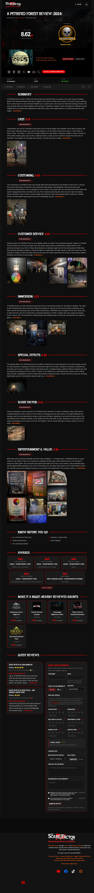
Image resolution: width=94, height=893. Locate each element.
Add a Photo (71, 755)
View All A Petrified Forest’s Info (53, 71)
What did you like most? (56, 764)
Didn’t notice (52, 715)
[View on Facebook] (14, 72)
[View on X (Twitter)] (24, 72)
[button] (23, 882)
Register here (55, 702)
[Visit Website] (9, 72)
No (60, 690)
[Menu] (87, 4)
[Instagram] (80, 871)
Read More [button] (33, 683)
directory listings (77, 845)
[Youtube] (58, 871)
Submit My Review (55, 804)
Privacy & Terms (54, 856)
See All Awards (47, 587)
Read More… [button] (17, 111)
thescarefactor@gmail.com (69, 864)
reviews (66, 845)
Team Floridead (19, 18)
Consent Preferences (66, 856)
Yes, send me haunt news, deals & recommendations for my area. (67, 799)
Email (69, 674)
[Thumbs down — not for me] (89, 87)
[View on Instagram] (19, 72)
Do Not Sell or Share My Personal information (69, 858)
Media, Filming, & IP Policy (82, 856)
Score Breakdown (25, 124)
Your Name (52, 674)
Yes (53, 690)
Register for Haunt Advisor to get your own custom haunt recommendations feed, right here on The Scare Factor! (67, 794)
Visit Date (71, 685)
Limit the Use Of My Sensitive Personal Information (69, 860)
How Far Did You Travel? (56, 755)
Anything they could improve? (58, 779)
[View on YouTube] (29, 72)
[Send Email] (34, 72)
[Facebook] (65, 871)
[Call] (39, 72)
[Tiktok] (73, 871)
